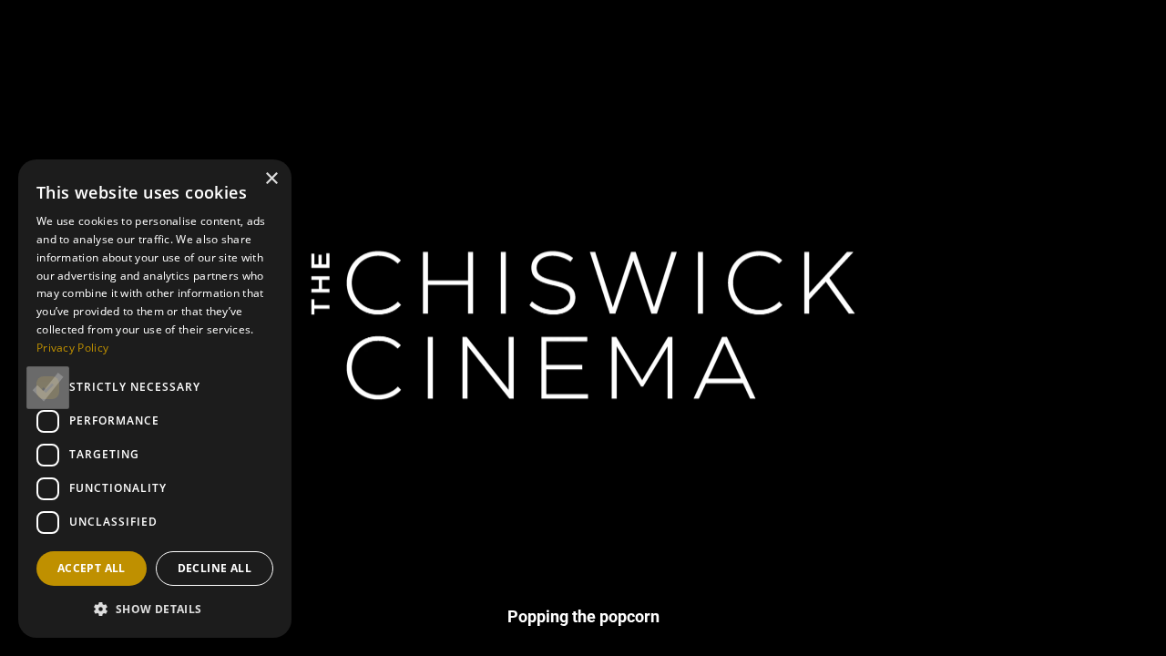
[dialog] (155, 398)
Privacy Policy (72, 347)
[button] (154, 609)
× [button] (271, 179)
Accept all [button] (91, 568)
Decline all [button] (214, 568)
